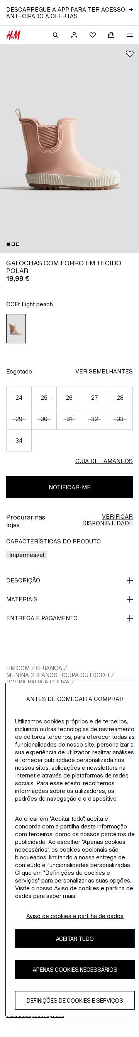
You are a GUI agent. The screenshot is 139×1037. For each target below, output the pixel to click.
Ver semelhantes (104, 371)
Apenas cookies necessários (75, 969)
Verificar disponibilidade (107, 519)
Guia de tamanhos (104, 461)
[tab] (8, 244)
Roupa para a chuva (38, 682)
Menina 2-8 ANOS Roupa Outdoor (57, 675)
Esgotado (19, 371)
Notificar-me (70, 487)
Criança (49, 668)
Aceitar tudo (75, 938)
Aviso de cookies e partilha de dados (75, 916)
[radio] (16, 328)
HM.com (18, 668)
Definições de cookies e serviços (75, 1000)
